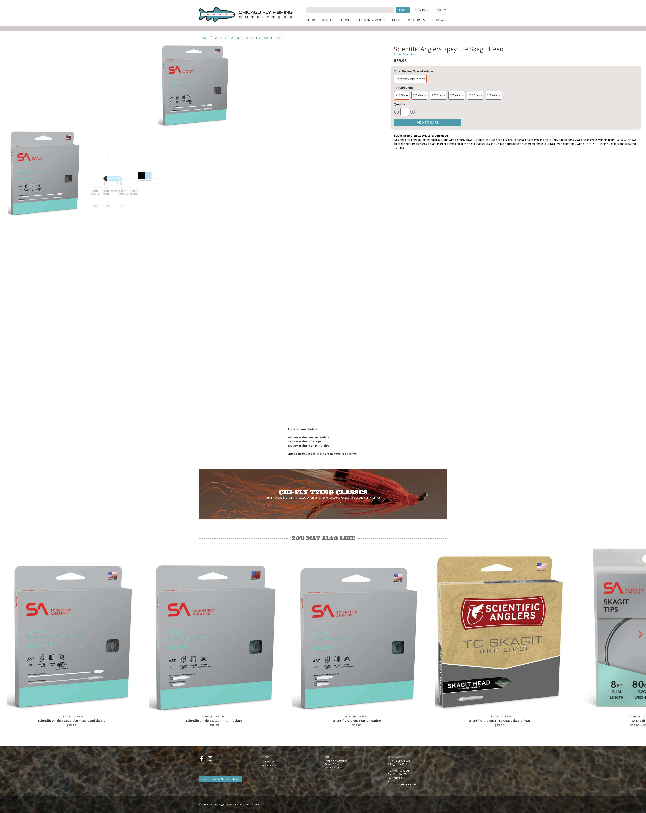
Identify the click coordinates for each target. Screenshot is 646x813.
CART (439, 10)
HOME (203, 38)
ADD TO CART (428, 122)
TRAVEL (345, 20)
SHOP (310, 20)
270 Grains (438, 95)
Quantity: (399, 104)
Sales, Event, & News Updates (220, 779)
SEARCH (403, 10)
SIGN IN (420, 10)
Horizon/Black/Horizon (410, 79)
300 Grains (456, 95)
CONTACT (440, 20)
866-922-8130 (269, 765)
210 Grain (402, 95)
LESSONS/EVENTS (372, 20)
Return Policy (332, 764)
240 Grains (419, 95)
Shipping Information (336, 760)
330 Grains (475, 95)
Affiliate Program (334, 767)
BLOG (396, 20)
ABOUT (327, 20)
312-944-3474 (269, 761)
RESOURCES (416, 20)
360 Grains (493, 95)
